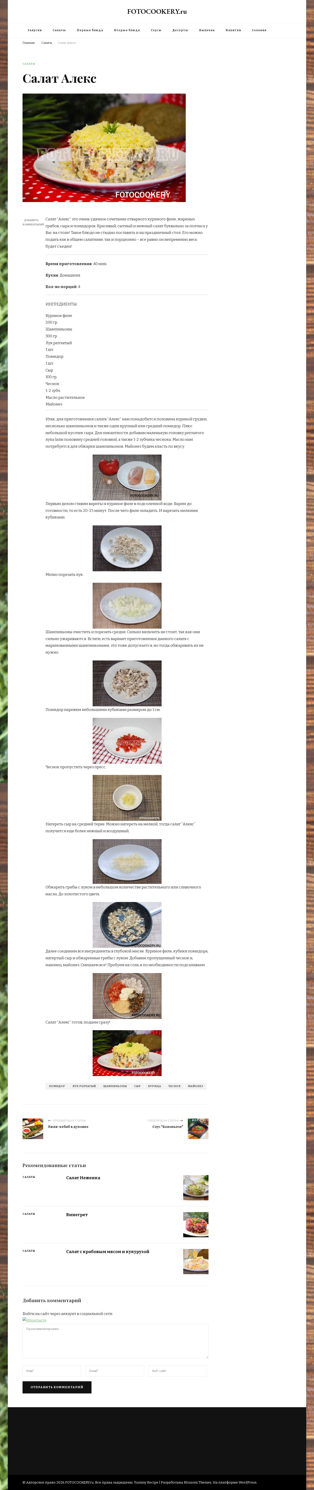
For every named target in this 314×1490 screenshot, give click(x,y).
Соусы (156, 30)
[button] (34, 1320)
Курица (154, 1086)
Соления (259, 30)
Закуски (35, 30)
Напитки (233, 30)
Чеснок (174, 1086)
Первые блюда (90, 30)
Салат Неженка (83, 1177)
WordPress (248, 1482)
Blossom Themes (197, 1482)
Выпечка (207, 30)
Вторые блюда (127, 30)
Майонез (195, 1086)
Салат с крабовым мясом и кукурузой (107, 1251)
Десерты (180, 30)
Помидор (57, 1086)
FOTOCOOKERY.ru (157, 11)
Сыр (137, 1086)
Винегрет (77, 1214)
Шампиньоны (115, 1086)
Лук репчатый (84, 1086)
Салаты (59, 30)
